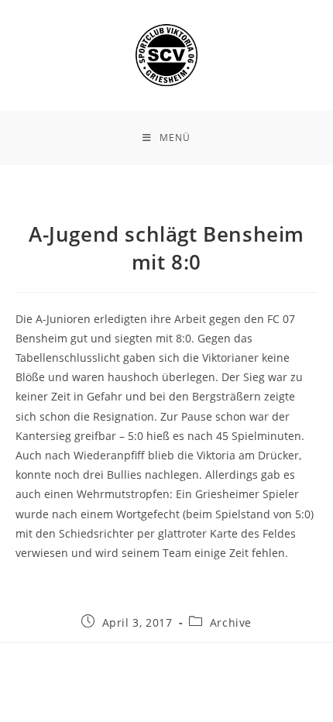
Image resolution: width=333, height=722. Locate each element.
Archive (231, 622)
